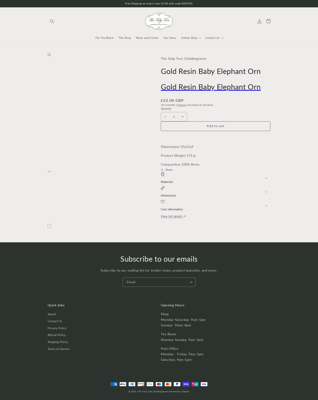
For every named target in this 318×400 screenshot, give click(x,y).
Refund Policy (57, 335)
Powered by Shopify (179, 391)
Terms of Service (59, 349)
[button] (52, 21)
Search (52, 314)
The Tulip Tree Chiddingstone (152, 391)
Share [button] (169, 169)
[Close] (49, 226)
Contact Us (55, 321)
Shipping (181, 104)
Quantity (166, 108)
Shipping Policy (58, 342)
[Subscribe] (190, 282)
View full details (172, 216)
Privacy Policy (57, 328)
